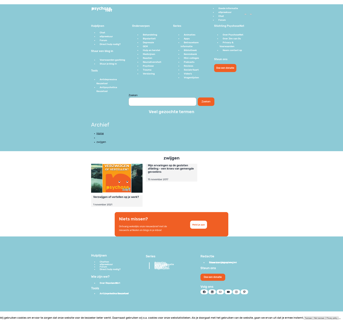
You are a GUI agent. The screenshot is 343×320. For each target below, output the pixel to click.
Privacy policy (332, 318)
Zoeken (133, 95)
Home (100, 133)
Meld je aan (198, 224)
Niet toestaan (319, 318)
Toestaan (308, 318)
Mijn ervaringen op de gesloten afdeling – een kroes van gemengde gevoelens (171, 168)
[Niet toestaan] (340, 318)
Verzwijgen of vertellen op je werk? (116, 197)
